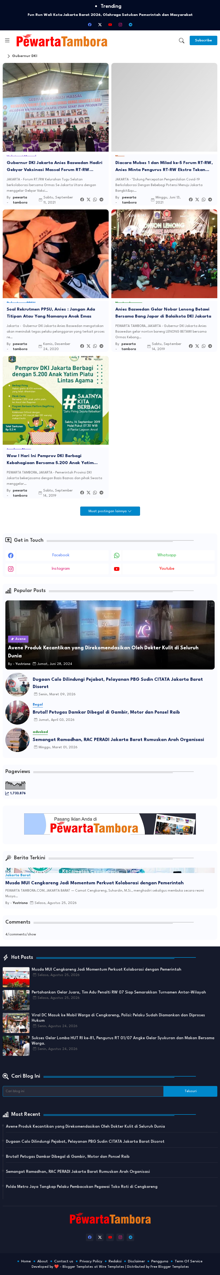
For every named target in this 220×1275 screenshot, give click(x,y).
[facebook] (89, 24)
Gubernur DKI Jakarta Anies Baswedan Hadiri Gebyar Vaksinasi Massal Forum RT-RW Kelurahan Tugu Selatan (54, 167)
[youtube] (110, 24)
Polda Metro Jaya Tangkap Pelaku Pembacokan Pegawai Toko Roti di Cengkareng (81, 1187)
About (42, 1261)
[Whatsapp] (95, 200)
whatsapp (166, 555)
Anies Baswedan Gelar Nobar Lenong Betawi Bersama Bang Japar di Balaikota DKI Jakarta (163, 313)
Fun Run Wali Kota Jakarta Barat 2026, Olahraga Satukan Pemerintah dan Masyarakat (110, 15)
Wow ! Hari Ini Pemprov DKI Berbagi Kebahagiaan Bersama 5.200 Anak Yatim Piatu (50, 460)
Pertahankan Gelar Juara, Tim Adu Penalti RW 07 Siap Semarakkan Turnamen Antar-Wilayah (119, 993)
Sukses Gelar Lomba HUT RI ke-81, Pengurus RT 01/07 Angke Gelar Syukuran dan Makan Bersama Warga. (123, 1041)
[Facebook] (82, 200)
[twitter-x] (100, 24)
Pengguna (159, 1261)
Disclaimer (136, 1261)
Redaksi (115, 1261)
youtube (166, 569)
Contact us (63, 1261)
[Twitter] (88, 200)
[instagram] (120, 24)
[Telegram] (101, 200)
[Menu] (7, 40)
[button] (181, 40)
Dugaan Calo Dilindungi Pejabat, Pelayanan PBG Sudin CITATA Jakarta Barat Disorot (118, 683)
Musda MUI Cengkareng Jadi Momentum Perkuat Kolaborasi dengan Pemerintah (94, 883)
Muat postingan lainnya (108, 511)
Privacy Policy (91, 1261)
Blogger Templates (78, 1267)
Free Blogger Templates (170, 1267)
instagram (61, 569)
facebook (60, 555)
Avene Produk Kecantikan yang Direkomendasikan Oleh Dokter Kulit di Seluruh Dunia (85, 1127)
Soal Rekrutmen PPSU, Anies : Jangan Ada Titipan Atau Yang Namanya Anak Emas (51, 313)
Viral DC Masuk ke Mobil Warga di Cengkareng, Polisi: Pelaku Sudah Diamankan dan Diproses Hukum (118, 1018)
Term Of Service (189, 1261)
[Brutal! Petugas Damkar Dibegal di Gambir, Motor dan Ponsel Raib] (17, 712)
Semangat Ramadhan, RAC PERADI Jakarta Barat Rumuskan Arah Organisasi (118, 740)
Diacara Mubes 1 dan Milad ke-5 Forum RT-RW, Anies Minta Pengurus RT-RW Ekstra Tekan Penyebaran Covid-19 (164, 167)
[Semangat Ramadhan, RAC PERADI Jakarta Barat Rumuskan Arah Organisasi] (17, 740)
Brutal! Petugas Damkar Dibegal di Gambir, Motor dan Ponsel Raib (106, 712)
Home (26, 1261)
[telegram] (130, 24)
